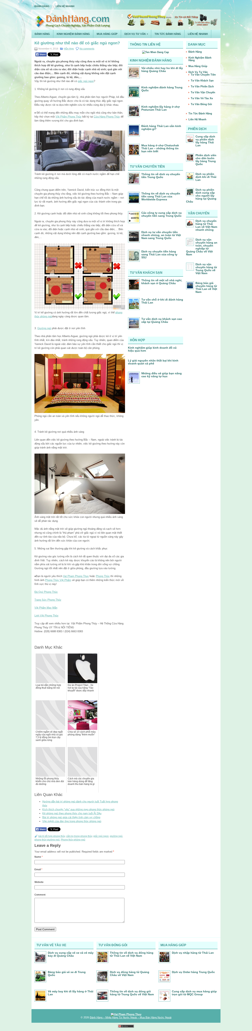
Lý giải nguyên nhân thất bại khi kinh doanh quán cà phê (153, 362)
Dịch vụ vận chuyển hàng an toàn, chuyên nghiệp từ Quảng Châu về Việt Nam (201, 247)
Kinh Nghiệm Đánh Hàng (73, 34)
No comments (87, 48)
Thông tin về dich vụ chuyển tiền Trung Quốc (160, 176)
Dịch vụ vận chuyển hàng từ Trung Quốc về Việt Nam (206, 269)
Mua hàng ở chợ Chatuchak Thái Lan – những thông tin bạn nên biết (160, 148)
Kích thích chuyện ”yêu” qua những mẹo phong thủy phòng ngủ (78, 809)
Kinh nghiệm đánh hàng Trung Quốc (162, 89)
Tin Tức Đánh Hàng (168, 34)
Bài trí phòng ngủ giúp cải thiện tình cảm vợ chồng (71, 817)
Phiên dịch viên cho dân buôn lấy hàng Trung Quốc (205, 160)
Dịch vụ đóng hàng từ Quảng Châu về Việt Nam (129, 973)
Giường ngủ (44, 328)
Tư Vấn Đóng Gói (201, 104)
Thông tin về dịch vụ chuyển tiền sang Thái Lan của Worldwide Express (160, 196)
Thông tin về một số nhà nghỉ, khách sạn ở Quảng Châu (161, 282)
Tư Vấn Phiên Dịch (202, 86)
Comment (39, 894)
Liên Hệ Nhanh (65, 6)
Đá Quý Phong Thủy (46, 591)
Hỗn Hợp (69, 48)
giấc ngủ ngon (86, 81)
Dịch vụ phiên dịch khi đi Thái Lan (205, 176)
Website (39, 882)
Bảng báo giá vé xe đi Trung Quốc (67, 973)
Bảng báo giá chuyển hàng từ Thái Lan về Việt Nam (206, 287)
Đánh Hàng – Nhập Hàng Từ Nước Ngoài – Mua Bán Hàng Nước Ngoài (130, 1017)
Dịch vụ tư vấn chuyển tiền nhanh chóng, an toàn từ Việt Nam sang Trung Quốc (161, 235)
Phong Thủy (103, 576)
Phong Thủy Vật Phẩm (58, 580)
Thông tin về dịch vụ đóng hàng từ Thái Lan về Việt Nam (131, 954)
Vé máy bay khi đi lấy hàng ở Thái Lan (70, 993)
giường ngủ (116, 836)
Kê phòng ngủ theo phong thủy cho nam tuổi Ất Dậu (71, 813)
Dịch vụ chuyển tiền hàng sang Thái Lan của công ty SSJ (159, 254)
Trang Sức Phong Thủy (47, 599)
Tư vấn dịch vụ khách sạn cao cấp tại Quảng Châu (161, 320)
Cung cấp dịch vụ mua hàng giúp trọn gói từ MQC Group (194, 993)
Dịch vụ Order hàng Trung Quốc (193, 972)
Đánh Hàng (41, 6)
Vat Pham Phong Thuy (76, 576)
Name (38, 856)
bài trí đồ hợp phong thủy (51, 836)
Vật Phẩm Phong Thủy (69, 116)
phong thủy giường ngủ (47, 839)
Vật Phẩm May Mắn (45, 607)
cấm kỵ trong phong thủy (79, 836)
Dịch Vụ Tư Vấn (136, 33)
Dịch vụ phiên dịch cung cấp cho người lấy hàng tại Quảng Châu (201, 195)
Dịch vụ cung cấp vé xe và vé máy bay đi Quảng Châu (71, 954)
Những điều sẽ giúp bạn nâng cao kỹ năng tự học (161, 375)
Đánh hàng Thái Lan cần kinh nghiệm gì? (161, 127)
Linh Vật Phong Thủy (46, 615)
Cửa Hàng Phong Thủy (107, 116)
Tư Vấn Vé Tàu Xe (202, 98)
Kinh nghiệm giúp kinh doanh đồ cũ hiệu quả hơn (152, 349)
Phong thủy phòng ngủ (73, 839)
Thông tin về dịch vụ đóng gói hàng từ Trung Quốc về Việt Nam (132, 993)
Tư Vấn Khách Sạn (202, 80)
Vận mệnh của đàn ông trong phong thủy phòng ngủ (71, 821)
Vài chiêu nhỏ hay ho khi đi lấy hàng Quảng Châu (162, 69)
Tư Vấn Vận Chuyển (203, 92)
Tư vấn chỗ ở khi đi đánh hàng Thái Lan (162, 301)
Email (38, 869)
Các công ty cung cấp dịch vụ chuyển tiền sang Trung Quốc (161, 214)
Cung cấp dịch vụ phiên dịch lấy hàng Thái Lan (205, 141)
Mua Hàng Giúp (107, 34)
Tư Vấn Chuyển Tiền (203, 74)
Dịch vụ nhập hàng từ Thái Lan (193, 952)
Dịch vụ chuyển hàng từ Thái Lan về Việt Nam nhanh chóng (206, 225)
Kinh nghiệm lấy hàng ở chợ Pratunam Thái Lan (160, 108)
